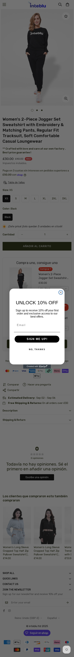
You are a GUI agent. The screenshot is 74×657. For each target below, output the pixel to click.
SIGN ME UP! (37, 339)
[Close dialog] (61, 292)
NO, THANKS (37, 349)
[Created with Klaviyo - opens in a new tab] (37, 366)
